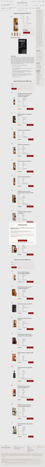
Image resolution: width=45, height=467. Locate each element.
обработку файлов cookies (14, 236)
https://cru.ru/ (14, 234)
